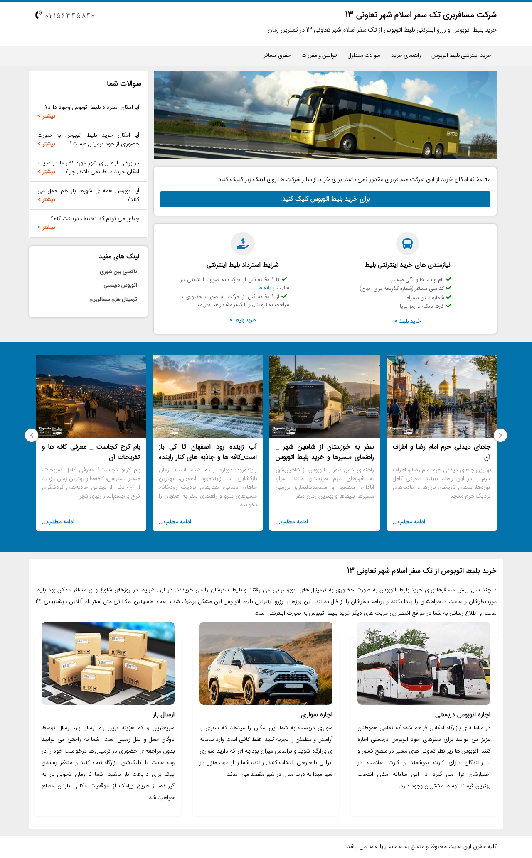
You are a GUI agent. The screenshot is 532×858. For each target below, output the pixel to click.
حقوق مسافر (277, 56)
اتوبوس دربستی (120, 285)
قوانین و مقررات (319, 56)
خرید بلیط (410, 321)
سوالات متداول (364, 56)
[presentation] (500, 435)
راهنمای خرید (406, 56)
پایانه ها (266, 287)
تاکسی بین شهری (118, 271)
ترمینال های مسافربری (113, 299)
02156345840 (70, 16)
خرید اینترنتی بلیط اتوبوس (461, 56)
